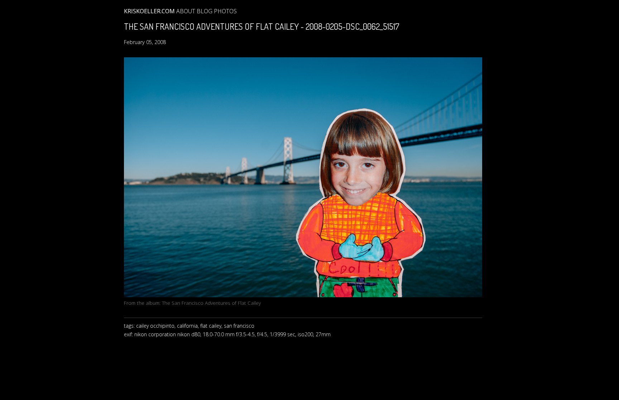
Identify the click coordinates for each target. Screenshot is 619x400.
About (185, 11)
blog (204, 11)
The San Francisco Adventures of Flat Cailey (211, 302)
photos (225, 11)
